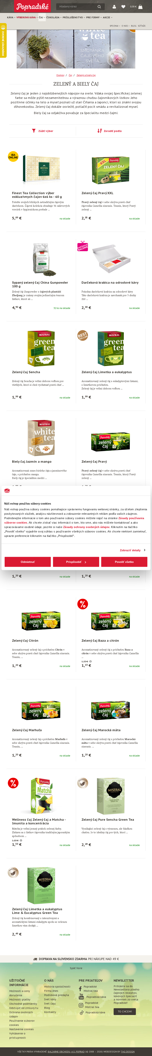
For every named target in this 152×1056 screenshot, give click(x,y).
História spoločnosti (57, 986)
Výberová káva (26, 17)
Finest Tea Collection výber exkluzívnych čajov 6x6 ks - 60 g (37, 195)
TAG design (128, 1051)
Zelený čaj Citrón (25, 641)
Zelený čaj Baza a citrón (100, 641)
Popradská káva (96, 997)
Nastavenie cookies (21, 1029)
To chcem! (125, 1011)
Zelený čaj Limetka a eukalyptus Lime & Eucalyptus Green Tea (37, 911)
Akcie (107, 17)
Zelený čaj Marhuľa (27, 730)
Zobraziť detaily (130, 550)
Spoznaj (114, 26)
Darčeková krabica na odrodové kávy (110, 283)
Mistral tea (91, 991)
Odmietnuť (28, 561)
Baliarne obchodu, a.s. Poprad (66, 1051)
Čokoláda (53, 17)
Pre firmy (93, 17)
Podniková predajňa (56, 995)
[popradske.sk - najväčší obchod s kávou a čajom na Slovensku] (32, 4)
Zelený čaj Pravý (94, 462)
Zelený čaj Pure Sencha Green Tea (108, 820)
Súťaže (142, 26)
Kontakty (50, 1012)
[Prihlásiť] (114, 6)
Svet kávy (50, 999)
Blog (133, 26)
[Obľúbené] (123, 6)
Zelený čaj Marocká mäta (101, 730)
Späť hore (76, 968)
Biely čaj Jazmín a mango (32, 462)
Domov (60, 75)
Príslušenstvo (73, 17)
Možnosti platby (19, 999)
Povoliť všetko (124, 561)
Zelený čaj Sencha (26, 372)
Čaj (41, 17)
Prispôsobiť (74, 561)
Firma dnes (51, 991)
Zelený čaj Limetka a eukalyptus (107, 372)
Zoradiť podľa (113, 131)
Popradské (90, 986)
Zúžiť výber (45, 131)
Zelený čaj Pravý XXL (97, 193)
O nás (125, 26)
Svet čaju (50, 1003)
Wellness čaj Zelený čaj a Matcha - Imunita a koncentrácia (39, 821)
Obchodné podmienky (23, 1003)
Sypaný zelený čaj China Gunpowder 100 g (40, 284)
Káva (10, 17)
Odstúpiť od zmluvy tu (23, 1008)
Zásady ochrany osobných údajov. (86, 527)
